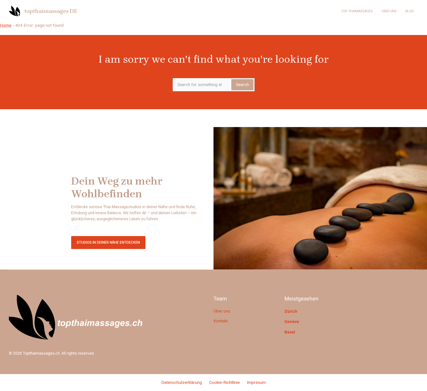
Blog (409, 11)
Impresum (256, 382)
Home (5, 25)
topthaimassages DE (50, 11)
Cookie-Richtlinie (224, 382)
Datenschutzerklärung (181, 382)
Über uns (389, 11)
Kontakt (221, 320)
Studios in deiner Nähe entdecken (108, 242)
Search (242, 84)
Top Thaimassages (357, 11)
